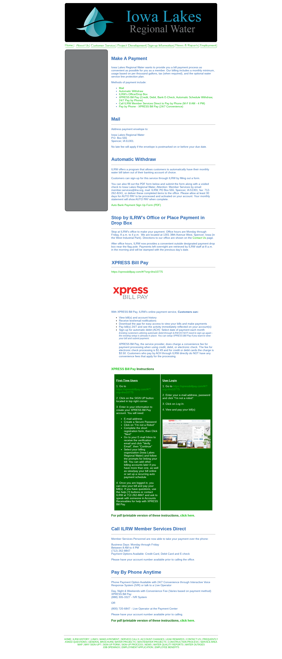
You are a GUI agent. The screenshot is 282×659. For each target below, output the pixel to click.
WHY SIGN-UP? (92, 644)
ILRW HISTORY (81, 639)
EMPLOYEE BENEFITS (167, 647)
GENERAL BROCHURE (101, 642)
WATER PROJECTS (125, 642)
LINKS (94, 639)
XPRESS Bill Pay (123, 369)
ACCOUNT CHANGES (152, 639)
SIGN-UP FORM (111, 644)
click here (187, 515)
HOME (67, 639)
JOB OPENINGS (111, 647)
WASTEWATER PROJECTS (151, 642)
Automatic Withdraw (131, 91)
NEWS (148, 644)
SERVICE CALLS (130, 639)
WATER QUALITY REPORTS (168, 644)
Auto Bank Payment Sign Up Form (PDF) (136, 205)
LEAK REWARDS (175, 639)
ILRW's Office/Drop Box (133, 94)
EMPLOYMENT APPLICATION (137, 647)
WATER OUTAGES (195, 644)
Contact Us (199, 237)
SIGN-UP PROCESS (132, 644)
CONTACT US (193, 639)
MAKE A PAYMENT (109, 639)
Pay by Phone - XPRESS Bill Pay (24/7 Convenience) (151, 106)
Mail (121, 88)
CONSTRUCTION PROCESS (183, 642)
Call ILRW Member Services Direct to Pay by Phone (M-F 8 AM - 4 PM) (162, 103)
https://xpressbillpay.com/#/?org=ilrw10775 (137, 271)
